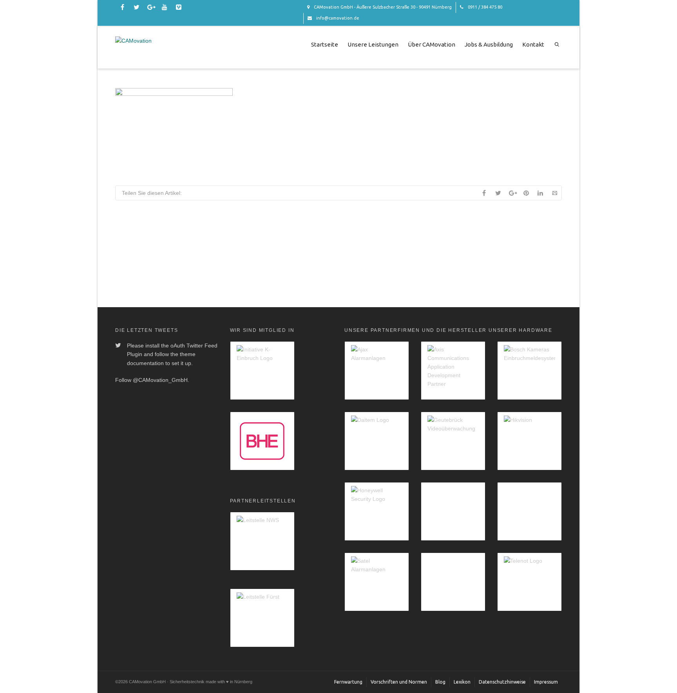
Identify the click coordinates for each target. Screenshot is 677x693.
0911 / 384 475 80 (484, 7)
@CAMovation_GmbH (160, 380)
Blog (440, 681)
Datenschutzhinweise (502, 681)
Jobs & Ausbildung (489, 44)
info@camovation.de (337, 18)
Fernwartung (348, 681)
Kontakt (533, 44)
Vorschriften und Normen (399, 681)
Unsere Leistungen (373, 44)
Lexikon (462, 681)
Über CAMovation (431, 44)
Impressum (546, 681)
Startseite (324, 44)
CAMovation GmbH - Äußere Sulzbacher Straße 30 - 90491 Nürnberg (382, 7)
